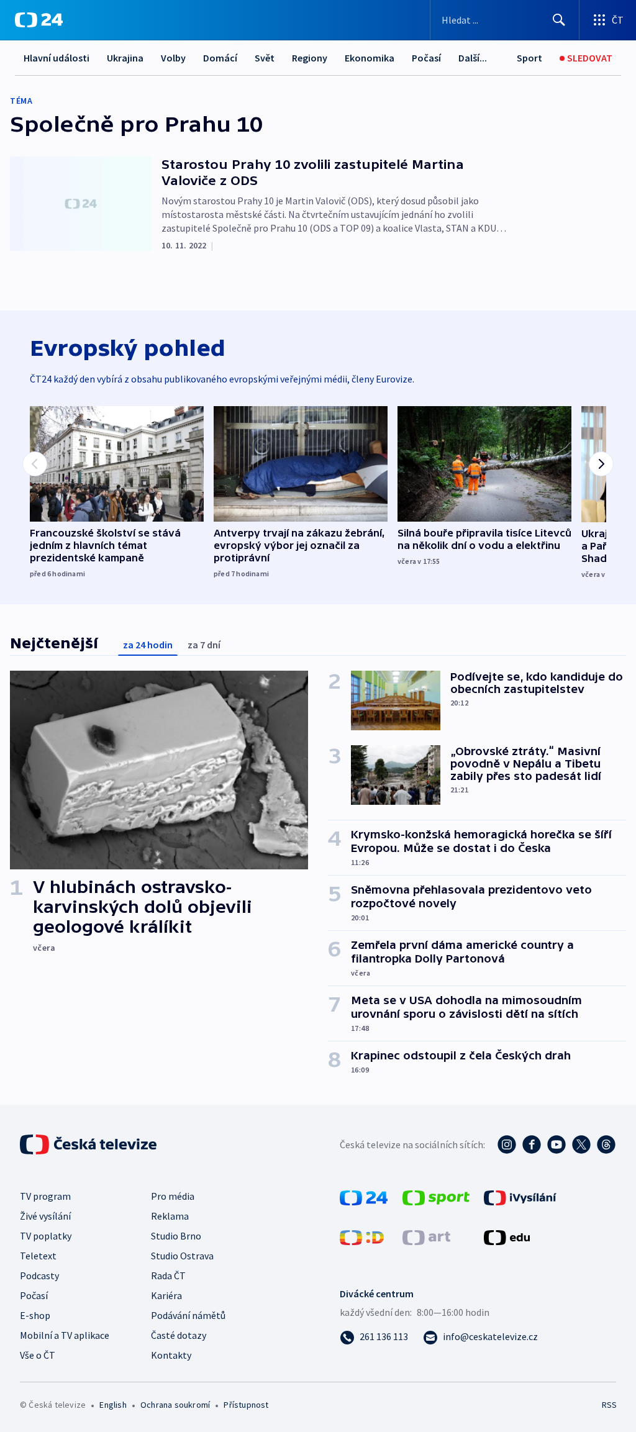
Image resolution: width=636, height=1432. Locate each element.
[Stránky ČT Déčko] (362, 1236)
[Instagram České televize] (507, 1144)
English (112, 1404)
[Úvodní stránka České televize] (89, 1144)
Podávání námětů (188, 1315)
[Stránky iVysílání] (520, 1196)
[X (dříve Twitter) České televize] (581, 1144)
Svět (265, 58)
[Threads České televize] (606, 1144)
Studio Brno (176, 1236)
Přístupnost (246, 1404)
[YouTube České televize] (556, 1144)
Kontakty (171, 1355)
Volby (173, 58)
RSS (609, 1404)
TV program (45, 1196)
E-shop (35, 1315)
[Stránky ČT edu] (507, 1236)
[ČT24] (39, 19)
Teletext (38, 1255)
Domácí (220, 58)
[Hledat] (559, 20)
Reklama (170, 1216)
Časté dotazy (178, 1335)
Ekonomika (369, 58)
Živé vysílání (45, 1216)
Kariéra (166, 1295)
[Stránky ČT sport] (436, 1196)
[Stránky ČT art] (426, 1236)
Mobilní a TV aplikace (64, 1335)
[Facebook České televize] (532, 1144)
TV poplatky (45, 1236)
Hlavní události (56, 58)
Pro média (172, 1196)
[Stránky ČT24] (364, 1196)
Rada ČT (168, 1275)
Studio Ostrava (182, 1255)
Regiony (309, 58)
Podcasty (39, 1275)
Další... (472, 58)
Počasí (426, 58)
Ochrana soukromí (175, 1404)
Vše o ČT (37, 1355)
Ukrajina (125, 58)
